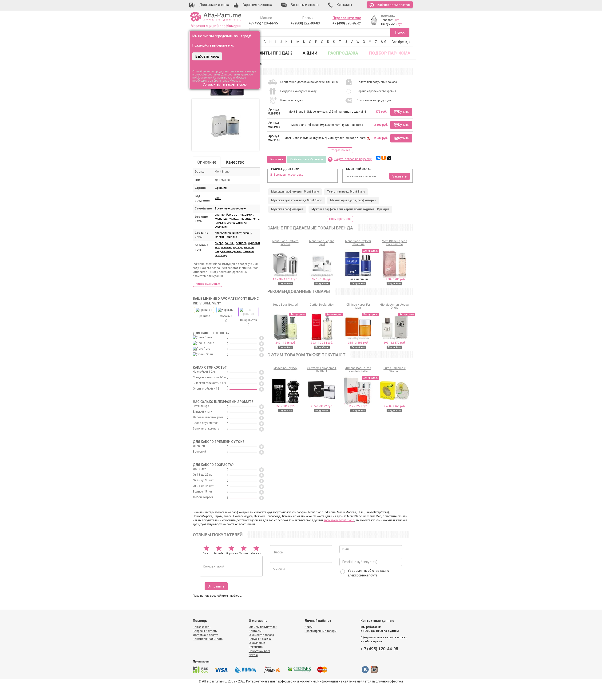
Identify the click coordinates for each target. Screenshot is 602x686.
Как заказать (201, 627)
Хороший (226, 319)
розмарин (221, 226)
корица (233, 218)
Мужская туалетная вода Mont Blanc (296, 200)
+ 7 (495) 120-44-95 (379, 648)
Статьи (253, 655)
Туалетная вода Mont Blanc (346, 191)
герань (247, 233)
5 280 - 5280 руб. (394, 279)
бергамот (232, 214)
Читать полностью (207, 283)
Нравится (204, 319)
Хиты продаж (276, 53)
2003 (218, 198)
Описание (206, 162)
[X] (389, 158)
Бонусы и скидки (260, 639)
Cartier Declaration (322, 304)
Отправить (216, 586)
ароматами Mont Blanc (339, 520)
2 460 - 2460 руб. (394, 406)
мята (256, 218)
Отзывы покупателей (263, 627)
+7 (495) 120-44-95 (263, 23)
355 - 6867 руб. (285, 406)
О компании (257, 643)
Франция (221, 187)
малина (226, 247)
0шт (396, 20)
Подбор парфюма (389, 53)
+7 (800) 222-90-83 (305, 23)
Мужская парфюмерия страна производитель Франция (350, 209)
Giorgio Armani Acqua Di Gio (394, 306)
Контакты (255, 631)
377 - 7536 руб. (322, 279)
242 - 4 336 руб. (285, 342)
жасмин (220, 237)
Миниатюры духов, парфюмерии (353, 200)
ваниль (229, 243)
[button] (401, 112)
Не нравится (248, 323)
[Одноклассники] (383, 158)
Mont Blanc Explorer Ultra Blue (358, 243)
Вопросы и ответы (205, 631)
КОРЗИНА (388, 16)
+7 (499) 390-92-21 (347, 23)
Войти (309, 627)
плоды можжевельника (231, 222)
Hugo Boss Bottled (285, 304)
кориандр (221, 218)
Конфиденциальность (207, 639)
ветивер (241, 243)
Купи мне (276, 159)
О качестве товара (261, 635)
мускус (238, 247)
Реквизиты (256, 647)
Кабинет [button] (394, 5)
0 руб (399, 24)
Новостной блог (259, 651)
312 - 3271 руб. (358, 406)
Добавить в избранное (306, 159)
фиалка (232, 237)
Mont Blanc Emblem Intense (285, 243)
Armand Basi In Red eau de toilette (358, 370)
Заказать (399, 176)
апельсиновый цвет (228, 233)
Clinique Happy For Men (358, 306)
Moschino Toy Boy (285, 368)
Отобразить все (339, 150)
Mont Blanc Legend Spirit (321, 243)
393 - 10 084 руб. (322, 342)
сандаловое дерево (228, 251)
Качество (235, 162)
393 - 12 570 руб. (394, 342)
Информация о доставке (286, 174)
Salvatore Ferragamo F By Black (322, 370)
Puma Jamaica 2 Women (395, 370)
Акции (310, 53)
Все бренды (401, 42)
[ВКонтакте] (378, 158)
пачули (249, 247)
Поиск (399, 32)
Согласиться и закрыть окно (225, 84)
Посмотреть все (340, 219)
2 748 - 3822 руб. (322, 406)
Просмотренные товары (321, 631)
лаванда (245, 218)
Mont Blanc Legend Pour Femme (394, 243)
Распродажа (343, 53)
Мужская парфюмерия (287, 209)
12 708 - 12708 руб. (285, 279)
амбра (219, 243)
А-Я (383, 42)
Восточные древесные (230, 208)
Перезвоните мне (347, 18)
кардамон (246, 214)
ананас (220, 214)
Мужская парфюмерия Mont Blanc (295, 191)
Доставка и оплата (205, 635)
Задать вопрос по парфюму (353, 159)
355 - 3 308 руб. (358, 342)
